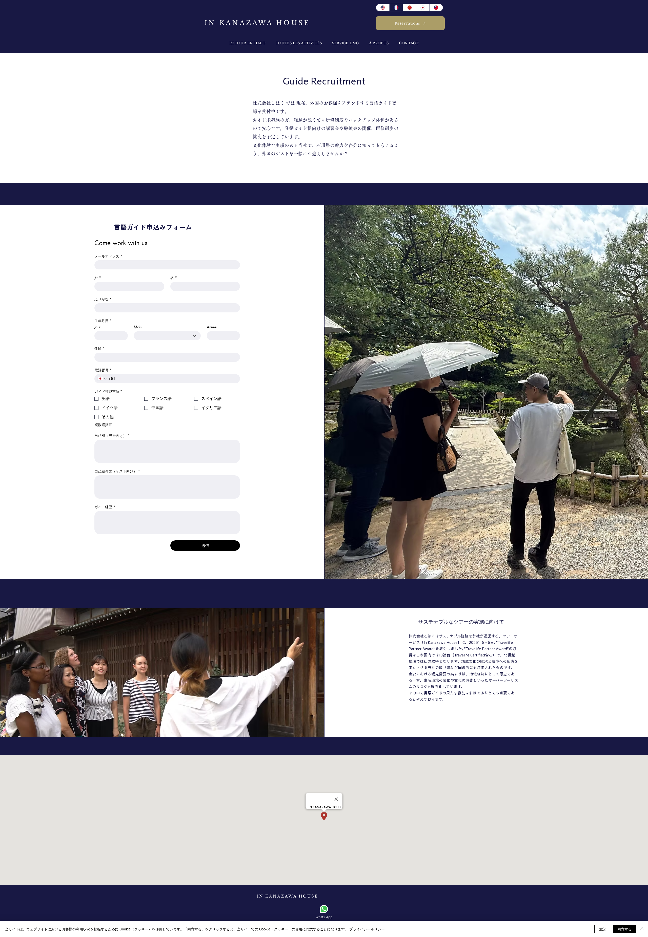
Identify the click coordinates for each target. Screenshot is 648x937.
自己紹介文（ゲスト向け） (117, 471)
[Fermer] (642, 929)
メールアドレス (108, 256)
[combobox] (167, 335)
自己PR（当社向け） (112, 435)
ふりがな (103, 299)
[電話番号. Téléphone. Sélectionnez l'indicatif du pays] (102, 379)
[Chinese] (436, 7)
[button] (379, 43)
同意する (624, 928)
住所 (99, 348)
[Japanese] (422, 7)
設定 (602, 928)
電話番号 (103, 370)
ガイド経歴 (104, 507)
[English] (382, 7)
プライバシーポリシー (367, 928)
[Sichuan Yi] (409, 7)
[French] (396, 7)
